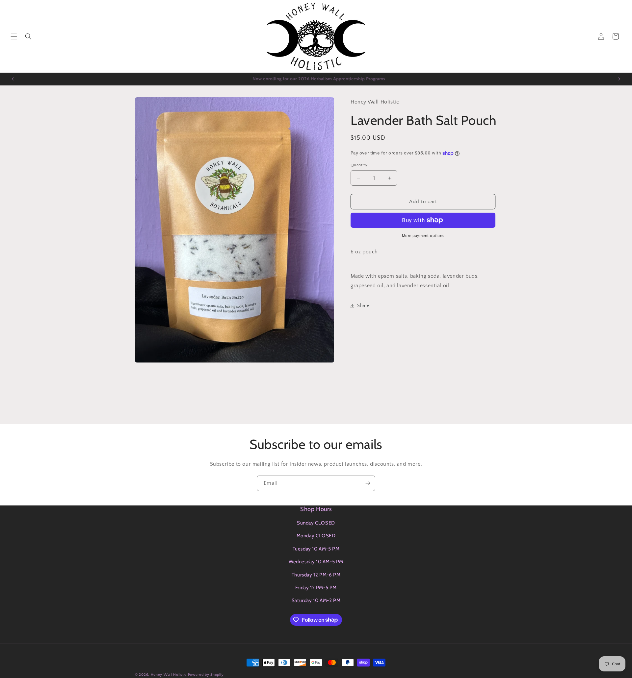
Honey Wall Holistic (169, 675)
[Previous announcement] (13, 79)
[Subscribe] (367, 483)
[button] (14, 36)
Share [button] (363, 305)
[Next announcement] (619, 79)
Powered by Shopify (206, 675)
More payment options (423, 236)
